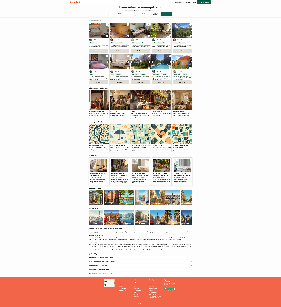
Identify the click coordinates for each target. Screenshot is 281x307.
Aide (150, 282)
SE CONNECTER (187, 2)
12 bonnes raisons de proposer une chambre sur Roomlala (155, 297)
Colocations (113, 111)
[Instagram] (168, 284)
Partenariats (136, 288)
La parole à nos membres (180, 145)
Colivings (133, 111)
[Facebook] (165, 284)
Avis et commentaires (153, 294)
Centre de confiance (153, 292)
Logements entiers (178, 111)
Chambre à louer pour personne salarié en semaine (187, 45)
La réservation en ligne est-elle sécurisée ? (98, 265)
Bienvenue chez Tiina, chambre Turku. (144, 45)
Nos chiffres (136, 294)
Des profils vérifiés (157, 145)
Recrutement (136, 284)
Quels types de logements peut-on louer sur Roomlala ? (102, 261)
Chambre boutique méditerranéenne (123, 76)
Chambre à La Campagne (99, 76)
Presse (135, 286)
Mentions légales (137, 290)
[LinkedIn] (174, 284)
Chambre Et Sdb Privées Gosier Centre (101, 45)
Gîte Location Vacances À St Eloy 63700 (180, 76)
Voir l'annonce (99, 50)
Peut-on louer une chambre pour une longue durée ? (101, 273)
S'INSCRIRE (194, 2)
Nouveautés (136, 296)
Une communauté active (96, 145)
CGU (135, 292)
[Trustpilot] (169, 290)
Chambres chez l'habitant (96, 111)
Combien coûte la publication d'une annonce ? (99, 269)
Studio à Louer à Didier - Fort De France (164, 45)
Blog (135, 282)
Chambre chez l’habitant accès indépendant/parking (145, 76)
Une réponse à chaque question (140, 145)
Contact (150, 284)
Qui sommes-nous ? (153, 286)
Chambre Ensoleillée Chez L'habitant (122, 45)
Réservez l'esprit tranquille (117, 145)
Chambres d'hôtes (157, 111)
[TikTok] (171, 284)
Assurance (151, 290)
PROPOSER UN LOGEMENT (205, 2)
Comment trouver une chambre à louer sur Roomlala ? (101, 257)
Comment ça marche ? (153, 288)
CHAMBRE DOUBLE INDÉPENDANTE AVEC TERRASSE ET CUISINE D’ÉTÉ (168, 76)
